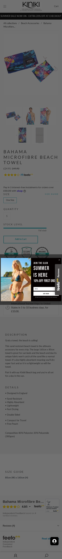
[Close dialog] (59, 259)
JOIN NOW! (46, 294)
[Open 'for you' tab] (54, 541)
